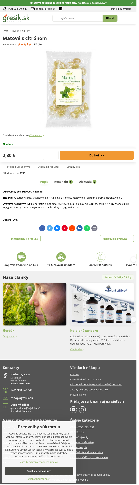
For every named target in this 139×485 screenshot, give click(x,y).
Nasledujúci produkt (115, 238)
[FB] (61, 9)
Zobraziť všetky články (118, 277)
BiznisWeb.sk (80, 479)
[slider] (25, 44)
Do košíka (96, 155)
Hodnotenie (9, 44)
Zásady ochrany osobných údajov (91, 474)
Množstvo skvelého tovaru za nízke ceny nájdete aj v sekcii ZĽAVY (68, 2)
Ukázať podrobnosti (39, 478)
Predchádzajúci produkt (24, 238)
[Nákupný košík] (124, 18)
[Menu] (132, 18)
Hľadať (110, 18)
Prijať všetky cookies (39, 471)
